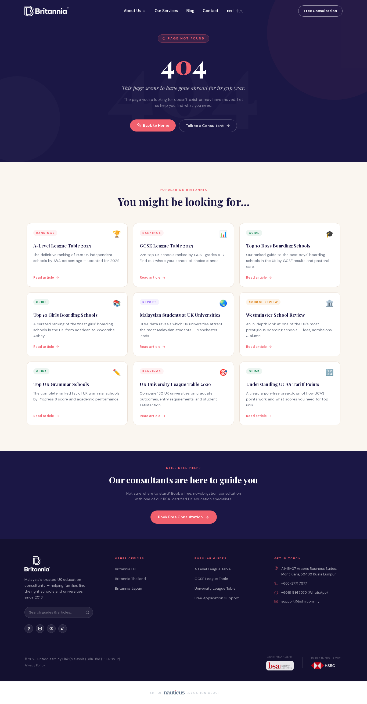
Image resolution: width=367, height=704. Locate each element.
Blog (190, 10)
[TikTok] (62, 628)
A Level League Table (213, 569)
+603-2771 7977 (294, 583)
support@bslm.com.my (300, 601)
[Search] (87, 612)
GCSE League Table (211, 579)
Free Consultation (320, 11)
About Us (132, 10)
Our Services (166, 10)
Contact (210, 10)
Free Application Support (217, 598)
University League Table (215, 588)
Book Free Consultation (180, 517)
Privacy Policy (34, 665)
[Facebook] (28, 628)
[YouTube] (51, 628)
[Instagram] (40, 628)
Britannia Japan (128, 588)
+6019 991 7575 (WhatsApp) (304, 592)
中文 (239, 11)
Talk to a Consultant (205, 125)
